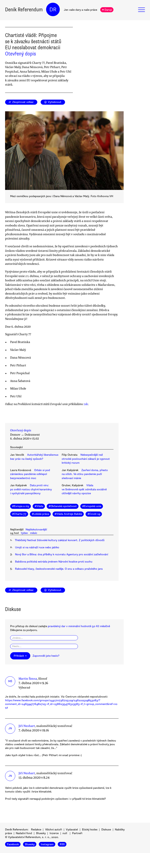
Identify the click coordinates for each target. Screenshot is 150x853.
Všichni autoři (53, 829)
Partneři (77, 833)
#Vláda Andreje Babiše (68, 514)
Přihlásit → (20, 655)
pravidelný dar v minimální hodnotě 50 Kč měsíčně (79, 626)
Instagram (47, 844)
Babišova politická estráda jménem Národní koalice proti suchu (53, 561)
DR (52, 9)
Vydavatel (72, 829)
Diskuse (106, 829)
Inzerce (54, 833)
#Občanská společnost (63, 506)
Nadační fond (24, 833)
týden (24, 533)
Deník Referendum (24, 9)
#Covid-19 (94, 514)
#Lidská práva (40, 514)
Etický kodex (89, 829)
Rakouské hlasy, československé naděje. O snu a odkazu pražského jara (59, 568)
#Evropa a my (20, 506)
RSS (62, 844)
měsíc (33, 533)
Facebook (13, 844)
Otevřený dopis (20, 53)
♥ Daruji (107, 9)
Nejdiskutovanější (36, 529)
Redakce (36, 829)
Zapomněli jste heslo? (46, 655)
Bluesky (41, 833)
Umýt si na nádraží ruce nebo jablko (37, 547)
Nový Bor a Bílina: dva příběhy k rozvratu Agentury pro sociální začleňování (61, 554)
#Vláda (39, 506)
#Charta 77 (19, 514)
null (64, 833)
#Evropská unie (91, 506)
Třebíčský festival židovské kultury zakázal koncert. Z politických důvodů (59, 540)
